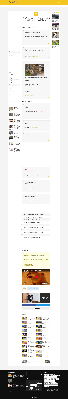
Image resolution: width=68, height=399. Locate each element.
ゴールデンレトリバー (54, 382)
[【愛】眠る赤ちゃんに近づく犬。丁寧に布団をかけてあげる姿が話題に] (24, 327)
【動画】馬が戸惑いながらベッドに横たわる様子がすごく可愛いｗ (32, 335)
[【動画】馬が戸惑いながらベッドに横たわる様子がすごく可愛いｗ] (24, 335)
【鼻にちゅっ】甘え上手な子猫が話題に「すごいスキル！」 (46, 338)
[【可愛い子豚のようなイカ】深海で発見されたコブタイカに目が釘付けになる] (39, 327)
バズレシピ (45, 379)
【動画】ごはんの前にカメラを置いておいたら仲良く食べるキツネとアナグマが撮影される (32, 347)
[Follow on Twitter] (55, 2)
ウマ (57, 383)
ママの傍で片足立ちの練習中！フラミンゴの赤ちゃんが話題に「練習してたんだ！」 (32, 356)
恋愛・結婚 (10, 78)
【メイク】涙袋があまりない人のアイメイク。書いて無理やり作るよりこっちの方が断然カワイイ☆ (14, 121)
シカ (50, 382)
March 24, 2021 (36, 56)
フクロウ (52, 378)
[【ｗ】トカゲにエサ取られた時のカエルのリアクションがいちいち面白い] (24, 319)
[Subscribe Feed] (57, 2)
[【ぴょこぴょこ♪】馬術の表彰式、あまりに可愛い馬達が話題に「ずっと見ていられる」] (39, 335)
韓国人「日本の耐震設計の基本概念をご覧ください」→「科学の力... (34, 214)
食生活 (49, 5)
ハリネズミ (49, 379)
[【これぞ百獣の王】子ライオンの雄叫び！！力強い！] (24, 331)
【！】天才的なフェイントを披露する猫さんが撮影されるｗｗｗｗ (32, 343)
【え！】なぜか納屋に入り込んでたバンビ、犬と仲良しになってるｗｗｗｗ (32, 323)
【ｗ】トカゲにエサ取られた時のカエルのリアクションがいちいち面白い (32, 319)
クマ (47, 383)
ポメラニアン (45, 378)
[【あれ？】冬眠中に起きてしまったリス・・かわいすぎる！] (39, 352)
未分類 (10, 72)
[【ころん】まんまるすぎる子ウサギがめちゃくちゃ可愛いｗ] (39, 331)
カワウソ (53, 383)
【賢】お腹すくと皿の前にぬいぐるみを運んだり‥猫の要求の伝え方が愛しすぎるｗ (55, 38)
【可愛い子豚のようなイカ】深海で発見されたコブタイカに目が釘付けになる (46, 327)
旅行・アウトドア (11, 74)
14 (36, 386)
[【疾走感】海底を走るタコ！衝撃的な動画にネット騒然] (39, 343)
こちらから (9, 393)
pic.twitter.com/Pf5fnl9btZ (34, 37)
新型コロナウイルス (46, 375)
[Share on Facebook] (53, 2)
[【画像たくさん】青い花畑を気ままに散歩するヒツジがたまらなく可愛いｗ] (39, 323)
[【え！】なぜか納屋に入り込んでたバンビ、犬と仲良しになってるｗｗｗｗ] (24, 323)
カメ (55, 383)
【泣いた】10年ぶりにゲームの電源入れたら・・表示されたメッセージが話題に (14, 138)
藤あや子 (47, 374)
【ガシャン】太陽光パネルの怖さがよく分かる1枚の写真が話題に (32, 362)
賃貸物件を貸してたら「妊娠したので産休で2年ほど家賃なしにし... (33, 229)
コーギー (45, 383)
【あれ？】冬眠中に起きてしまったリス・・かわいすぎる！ (46, 351)
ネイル (57, 379)
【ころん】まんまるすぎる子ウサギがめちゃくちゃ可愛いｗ (46, 330)
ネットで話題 (11, 5)
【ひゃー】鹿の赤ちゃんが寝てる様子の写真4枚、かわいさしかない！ (55, 47)
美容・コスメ (34, 5)
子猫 (50, 375)
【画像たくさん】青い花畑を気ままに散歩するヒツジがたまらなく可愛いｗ (46, 323)
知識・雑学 (41, 5)
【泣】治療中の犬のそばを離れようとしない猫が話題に (46, 355)
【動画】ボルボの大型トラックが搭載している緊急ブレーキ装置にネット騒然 (55, 21)
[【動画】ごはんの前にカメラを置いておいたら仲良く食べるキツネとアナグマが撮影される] (24, 347)
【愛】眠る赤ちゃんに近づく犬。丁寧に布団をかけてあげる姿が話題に (32, 327)
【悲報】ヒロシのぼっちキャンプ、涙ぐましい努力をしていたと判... (34, 227)
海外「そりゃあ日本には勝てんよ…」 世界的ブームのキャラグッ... (33, 235)
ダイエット (26, 5)
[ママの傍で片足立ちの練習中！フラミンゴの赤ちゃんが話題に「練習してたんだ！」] (24, 356)
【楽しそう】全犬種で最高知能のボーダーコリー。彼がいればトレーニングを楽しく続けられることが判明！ (32, 351)
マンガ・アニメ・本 (11, 88)
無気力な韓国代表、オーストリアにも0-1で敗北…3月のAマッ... (33, 219)
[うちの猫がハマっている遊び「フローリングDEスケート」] (39, 347)
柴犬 (54, 374)
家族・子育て (10, 80)
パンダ (57, 378)
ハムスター (52, 379)
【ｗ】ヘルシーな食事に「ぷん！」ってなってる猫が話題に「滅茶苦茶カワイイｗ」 (46, 319)
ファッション (10, 90)
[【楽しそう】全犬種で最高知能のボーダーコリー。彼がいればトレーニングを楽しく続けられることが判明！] (24, 351)
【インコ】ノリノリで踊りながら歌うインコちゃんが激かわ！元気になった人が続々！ (14, 144)
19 (31, 387)
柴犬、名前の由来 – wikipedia (29, 95)
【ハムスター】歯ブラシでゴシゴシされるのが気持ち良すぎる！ (17, 133)
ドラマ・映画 (10, 94)
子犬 (52, 375)
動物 (22, 319)
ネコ (55, 379)
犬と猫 (51, 374)
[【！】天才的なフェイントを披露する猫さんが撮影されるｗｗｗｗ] (24, 343)
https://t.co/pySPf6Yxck (40, 111)
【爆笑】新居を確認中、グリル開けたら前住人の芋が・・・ (40, 362)
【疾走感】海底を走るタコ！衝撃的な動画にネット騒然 (46, 342)
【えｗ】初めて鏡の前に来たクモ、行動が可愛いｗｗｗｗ (32, 338)
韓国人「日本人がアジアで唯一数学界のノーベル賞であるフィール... (34, 224)
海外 (9, 70)
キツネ (50, 383)
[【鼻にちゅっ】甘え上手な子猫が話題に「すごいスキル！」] (39, 339)
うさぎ (45, 386)
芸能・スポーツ (56, 5)
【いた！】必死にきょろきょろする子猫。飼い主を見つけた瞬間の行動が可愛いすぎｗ (14, 150)
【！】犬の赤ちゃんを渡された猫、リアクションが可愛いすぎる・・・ (17, 127)
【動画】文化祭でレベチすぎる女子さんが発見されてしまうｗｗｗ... (34, 232)
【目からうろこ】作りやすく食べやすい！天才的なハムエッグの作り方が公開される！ (14, 109)
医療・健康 (10, 82)
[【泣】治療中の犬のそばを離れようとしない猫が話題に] (39, 356)
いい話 (47, 386)
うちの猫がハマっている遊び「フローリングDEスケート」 (45, 346)
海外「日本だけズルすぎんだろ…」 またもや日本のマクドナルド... (33, 222)
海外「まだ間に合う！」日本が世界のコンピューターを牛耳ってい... (34, 217)
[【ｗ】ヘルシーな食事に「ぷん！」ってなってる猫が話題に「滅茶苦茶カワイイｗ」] (39, 319)
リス (58, 375)
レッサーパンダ (55, 375)
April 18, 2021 (34, 115)
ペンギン (49, 378)
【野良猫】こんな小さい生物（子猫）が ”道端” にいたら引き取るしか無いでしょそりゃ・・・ (14, 115)
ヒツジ (55, 378)
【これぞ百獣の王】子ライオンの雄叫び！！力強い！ (32, 330)
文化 (9, 76)
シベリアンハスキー (46, 382)
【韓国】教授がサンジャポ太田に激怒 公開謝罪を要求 (32, 237)
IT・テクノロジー (19, 5)
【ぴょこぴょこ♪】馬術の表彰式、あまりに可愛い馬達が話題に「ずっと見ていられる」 (46, 335)
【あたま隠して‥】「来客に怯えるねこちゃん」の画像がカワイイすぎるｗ (55, 29)
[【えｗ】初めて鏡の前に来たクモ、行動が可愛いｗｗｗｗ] (24, 339)
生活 (9, 68)
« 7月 (26, 391)
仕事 (9, 86)
